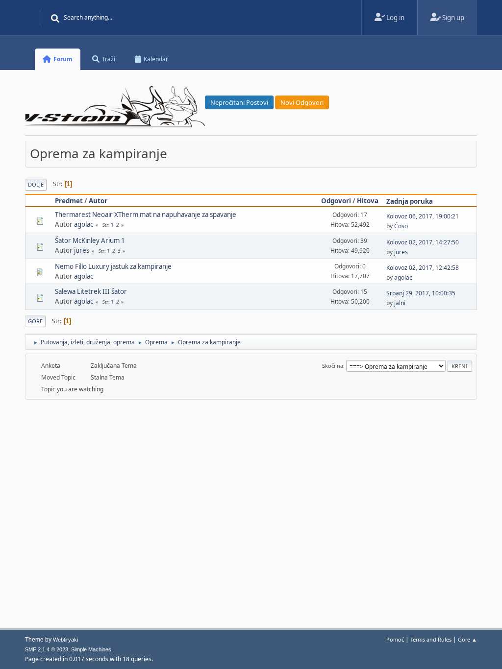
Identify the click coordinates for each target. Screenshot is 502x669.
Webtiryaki (65, 640)
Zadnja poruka (409, 201)
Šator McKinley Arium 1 (90, 240)
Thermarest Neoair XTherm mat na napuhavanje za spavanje (145, 214)
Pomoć (395, 639)
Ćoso (401, 226)
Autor (98, 200)
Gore (35, 321)
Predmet (69, 200)
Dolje (36, 184)
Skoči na (332, 365)
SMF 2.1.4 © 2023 (46, 649)
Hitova (367, 200)
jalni (399, 303)
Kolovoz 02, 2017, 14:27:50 (422, 242)
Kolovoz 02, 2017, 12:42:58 (422, 267)
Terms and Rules (431, 639)
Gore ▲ (467, 639)
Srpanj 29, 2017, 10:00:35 (420, 293)
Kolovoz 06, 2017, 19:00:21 (422, 216)
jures (81, 250)
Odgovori (336, 200)
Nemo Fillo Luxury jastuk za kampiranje (113, 266)
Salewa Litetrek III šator (91, 291)
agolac (83, 224)
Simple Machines (91, 649)
